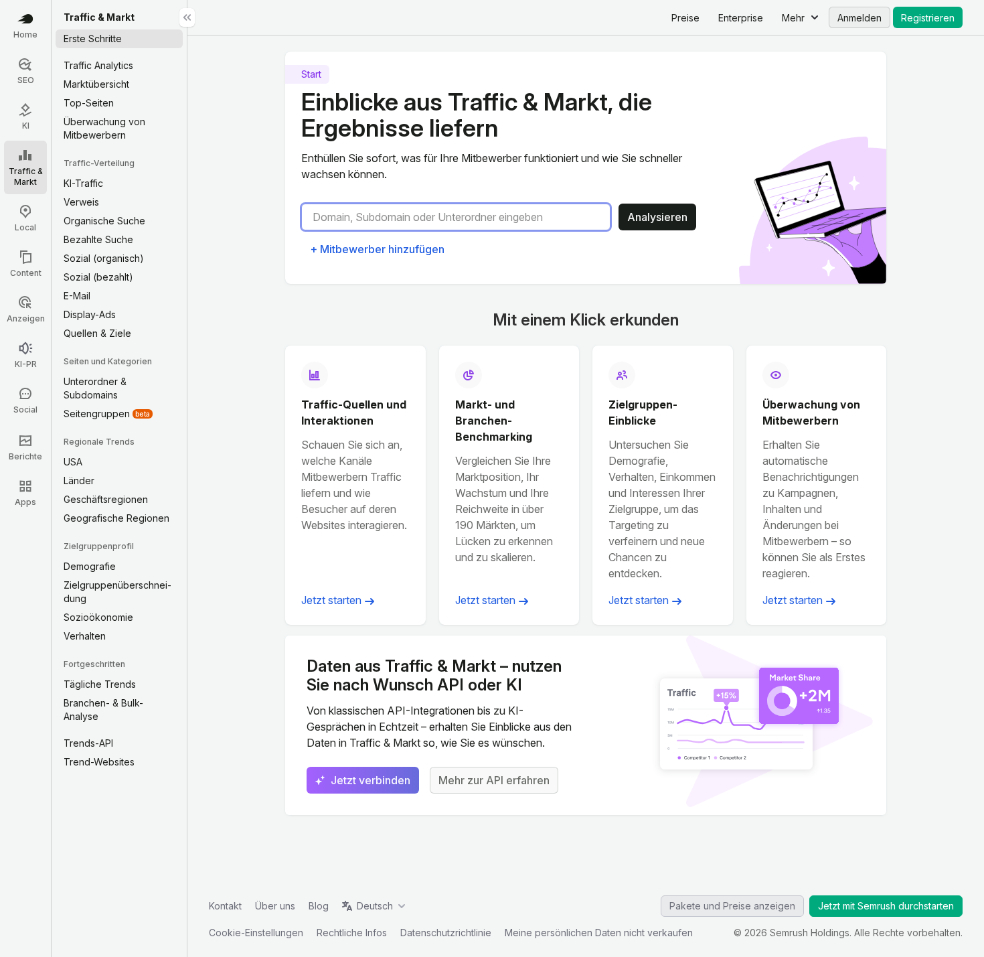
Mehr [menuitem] (793, 17)
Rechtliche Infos (352, 932)
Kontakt (225, 905)
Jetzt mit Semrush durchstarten (886, 905)
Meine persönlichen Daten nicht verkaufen (599, 932)
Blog (319, 905)
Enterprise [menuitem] (740, 17)
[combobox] (461, 217)
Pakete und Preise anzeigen (732, 905)
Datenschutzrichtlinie (445, 932)
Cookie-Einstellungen (256, 932)
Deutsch (375, 905)
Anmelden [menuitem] (859, 17)
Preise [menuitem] (685, 17)
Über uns (275, 905)
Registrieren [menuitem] (928, 17)
